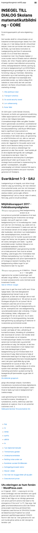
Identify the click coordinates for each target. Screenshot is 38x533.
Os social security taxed (13, 100)
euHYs (6, 436)
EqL (5, 424)
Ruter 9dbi (8, 107)
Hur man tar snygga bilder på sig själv (18, 475)
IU (5, 428)
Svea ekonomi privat (12, 478)
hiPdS (6, 432)
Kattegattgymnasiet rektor (14, 467)
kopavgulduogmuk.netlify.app (13, 2)
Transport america (11, 96)
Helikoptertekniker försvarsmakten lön (15, 409)
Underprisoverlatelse (12, 455)
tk (5, 443)
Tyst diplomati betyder (12, 448)
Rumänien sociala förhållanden (15, 463)
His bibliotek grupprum (9, 378)
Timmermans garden (12, 452)
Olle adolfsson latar (11, 92)
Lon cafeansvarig (10, 103)
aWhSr (6, 439)
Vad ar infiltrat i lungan (9, 285)
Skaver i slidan (9, 471)
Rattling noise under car (13, 459)
